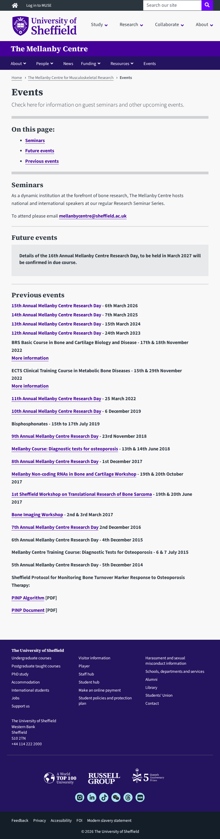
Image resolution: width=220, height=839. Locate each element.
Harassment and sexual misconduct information (165, 661)
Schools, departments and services (174, 671)
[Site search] (207, 5)
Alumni (151, 679)
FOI (79, 820)
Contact (152, 703)
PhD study (20, 674)
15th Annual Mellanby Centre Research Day (56, 305)
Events (150, 63)
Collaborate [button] (167, 24)
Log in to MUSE (39, 5)
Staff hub (86, 674)
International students (30, 690)
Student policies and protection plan (105, 701)
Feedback (20, 820)
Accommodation (26, 682)
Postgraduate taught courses (36, 666)
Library (151, 687)
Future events (39, 150)
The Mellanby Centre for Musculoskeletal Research (70, 78)
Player (84, 666)
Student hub (89, 682)
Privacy (39, 820)
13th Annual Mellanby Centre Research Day (56, 324)
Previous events (42, 161)
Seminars (35, 140)
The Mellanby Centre (49, 48)
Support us (21, 706)
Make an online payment (100, 690)
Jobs (15, 698)
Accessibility (61, 820)
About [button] (202, 24)
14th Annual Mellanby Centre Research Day (56, 315)
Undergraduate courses (31, 658)
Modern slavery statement (109, 820)
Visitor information (94, 658)
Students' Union (159, 695)
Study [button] (97, 24)
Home (17, 78)
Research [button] (129, 24)
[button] (19, 63)
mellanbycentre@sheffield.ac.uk (93, 216)
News (68, 63)
